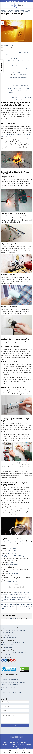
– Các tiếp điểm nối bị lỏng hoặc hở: (22, 68)
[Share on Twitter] (15, 587)
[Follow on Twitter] (5, 660)
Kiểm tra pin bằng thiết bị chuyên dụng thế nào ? (8, 606)
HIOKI (4, 740)
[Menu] (2, 5)
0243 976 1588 (7, 635)
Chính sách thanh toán (8, 677)
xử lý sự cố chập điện (13, 600)
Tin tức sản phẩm (25, 11)
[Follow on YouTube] (14, 660)
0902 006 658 (11, 553)
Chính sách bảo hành (8, 687)
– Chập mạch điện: (18, 65)
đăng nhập (12, 618)
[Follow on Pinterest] (11, 660)
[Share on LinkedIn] (23, 587)
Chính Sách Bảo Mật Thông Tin (11, 692)
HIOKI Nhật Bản (6, 543)
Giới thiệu (10, 740)
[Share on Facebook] (12, 587)
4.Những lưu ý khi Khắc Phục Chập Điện (20, 88)
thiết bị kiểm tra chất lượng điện (18, 599)
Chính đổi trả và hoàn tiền (9, 684)
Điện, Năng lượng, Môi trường (10, 11)
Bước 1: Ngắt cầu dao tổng (20, 81)
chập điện (10, 596)
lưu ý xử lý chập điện (22, 597)
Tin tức (23, 740)
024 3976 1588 (12, 562)
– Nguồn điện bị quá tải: (19, 70)
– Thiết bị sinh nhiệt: (19, 72)
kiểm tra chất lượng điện (10, 597)
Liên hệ (28, 740)
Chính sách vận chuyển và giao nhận (13, 682)
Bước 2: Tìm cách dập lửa (20, 83)
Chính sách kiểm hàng (8, 690)
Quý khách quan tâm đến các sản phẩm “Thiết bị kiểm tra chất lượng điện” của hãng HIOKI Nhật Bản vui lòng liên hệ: (22, 97)
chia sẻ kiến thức (6, 10)
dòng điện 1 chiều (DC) (13, 134)
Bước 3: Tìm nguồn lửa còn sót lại (22, 85)
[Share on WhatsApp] (9, 587)
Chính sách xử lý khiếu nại (9, 679)
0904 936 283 (12, 551)
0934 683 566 (12, 548)
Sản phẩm (17, 740)
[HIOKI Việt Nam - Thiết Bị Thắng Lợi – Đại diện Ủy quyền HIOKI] (16, 5)
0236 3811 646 (12, 582)
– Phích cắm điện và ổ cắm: (20, 74)
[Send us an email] (8, 660)
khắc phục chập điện (9, 45)
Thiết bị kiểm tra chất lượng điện (13, 541)
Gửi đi (15, 725)
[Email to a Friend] (18, 587)
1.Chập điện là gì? (13, 58)
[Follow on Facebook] (2, 660)
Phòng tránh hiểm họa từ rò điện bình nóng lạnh (24, 606)
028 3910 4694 (13, 573)
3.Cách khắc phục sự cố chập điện (18, 77)
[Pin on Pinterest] (21, 587)
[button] (1, 66)
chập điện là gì (17, 596)
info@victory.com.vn (11, 564)
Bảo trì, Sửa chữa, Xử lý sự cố (21, 10)
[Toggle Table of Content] (2, 51)
